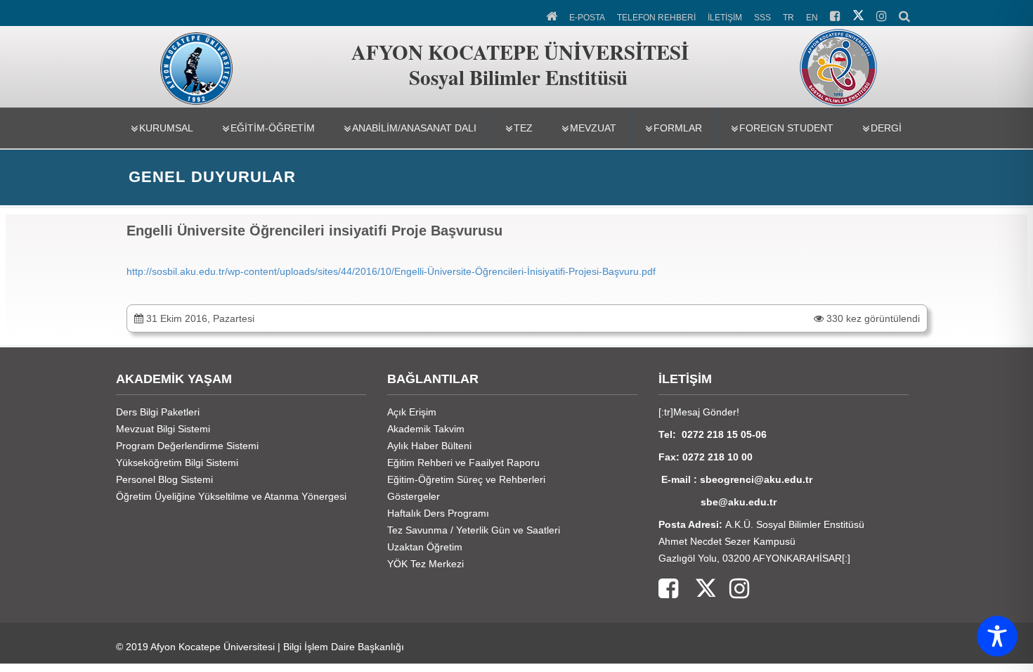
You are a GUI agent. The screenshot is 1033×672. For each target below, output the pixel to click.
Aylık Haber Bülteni (429, 445)
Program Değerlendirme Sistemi (187, 445)
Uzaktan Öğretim (424, 547)
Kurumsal (166, 128)
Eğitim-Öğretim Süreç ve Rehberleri (466, 479)
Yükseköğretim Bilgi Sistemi (177, 462)
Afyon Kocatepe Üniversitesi (212, 646)
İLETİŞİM (725, 17)
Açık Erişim (411, 412)
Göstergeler (413, 496)
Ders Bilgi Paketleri (158, 412)
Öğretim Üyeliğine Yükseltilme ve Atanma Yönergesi (231, 496)
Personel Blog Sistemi (164, 479)
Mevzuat (593, 128)
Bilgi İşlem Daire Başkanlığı (343, 646)
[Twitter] (696, 589)
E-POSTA (587, 17)
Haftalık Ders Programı (438, 513)
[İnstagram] (732, 589)
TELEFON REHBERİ (656, 17)
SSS (762, 17)
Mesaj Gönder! (706, 412)
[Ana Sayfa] (552, 15)
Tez (523, 128)
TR (788, 17)
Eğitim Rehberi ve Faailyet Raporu (463, 462)
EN (812, 17)
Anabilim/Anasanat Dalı (414, 128)
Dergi (886, 128)
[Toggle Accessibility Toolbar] (997, 636)
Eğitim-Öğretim (272, 128)
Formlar (678, 128)
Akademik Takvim (425, 428)
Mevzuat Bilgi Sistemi (163, 428)
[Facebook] (668, 589)
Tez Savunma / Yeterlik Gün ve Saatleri (473, 530)
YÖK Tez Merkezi (425, 563)
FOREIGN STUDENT (786, 128)
